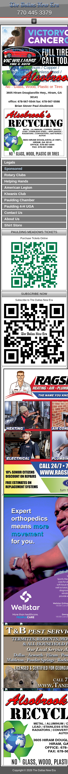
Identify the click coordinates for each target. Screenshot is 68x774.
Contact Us (13, 213)
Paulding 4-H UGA (19, 206)
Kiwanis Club (15, 194)
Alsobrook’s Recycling (26, 49)
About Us (11, 219)
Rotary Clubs (15, 175)
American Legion (18, 187)
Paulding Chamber (19, 200)
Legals (9, 162)
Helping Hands (16, 181)
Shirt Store (13, 225)
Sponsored (13, 169)
